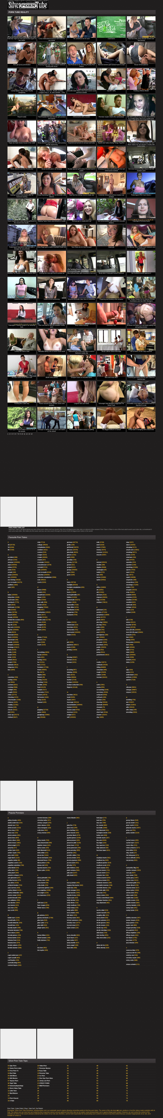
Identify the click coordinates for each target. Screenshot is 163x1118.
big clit (10, 625)
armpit (10, 572)
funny (39, 700)
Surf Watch (39, 1108)
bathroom (11, 607)
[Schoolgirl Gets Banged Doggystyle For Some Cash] (111, 392)
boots (10, 650)
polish (99, 630)
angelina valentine (14, 865)
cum (38, 570)
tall (127, 620)
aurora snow (12, 895)
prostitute (100, 645)
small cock (130, 550)
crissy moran (41, 833)
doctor (39, 605)
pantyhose (100, 615)
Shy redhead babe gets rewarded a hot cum (81, 273)
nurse (98, 577)
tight (127, 647)
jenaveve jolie (71, 843)
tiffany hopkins (131, 933)
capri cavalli (12, 958)
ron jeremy (130, 860)
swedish (129, 602)
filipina (39, 675)
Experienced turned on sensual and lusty (81, 143)
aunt (9, 587)
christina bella (42, 820)
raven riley (129, 845)
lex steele (100, 825)
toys (127, 655)
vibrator (128, 687)
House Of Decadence (141, 65)
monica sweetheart (103, 898)
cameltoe (11, 677)
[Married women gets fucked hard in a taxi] (111, 53)
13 (29, 434)
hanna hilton (41, 935)
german (69, 542)
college (39, 545)
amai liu (10, 848)
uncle (128, 672)
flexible (39, 685)
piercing (99, 622)
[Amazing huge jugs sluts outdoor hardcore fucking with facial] (51, 53)
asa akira (11, 883)
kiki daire (70, 915)
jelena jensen (71, 840)
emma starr (41, 880)
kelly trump (71, 908)
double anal (41, 620)
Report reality (22, 117)
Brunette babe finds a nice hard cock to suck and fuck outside (81, 91)
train (127, 657)
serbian (99, 700)
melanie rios (101, 875)
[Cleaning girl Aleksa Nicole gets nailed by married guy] (141, 366)
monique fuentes (102, 900)
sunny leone (130, 910)
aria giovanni (12, 878)
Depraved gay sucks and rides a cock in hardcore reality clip (81, 352)
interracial (70, 632)
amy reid (11, 855)
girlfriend (70, 547)
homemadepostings (16, 1086)
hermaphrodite (72, 595)
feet (38, 665)
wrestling (129, 712)
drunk (39, 627)
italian (69, 635)
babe (9, 595)
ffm (38, 672)
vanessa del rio (131, 953)
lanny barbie (71, 943)
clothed (10, 717)
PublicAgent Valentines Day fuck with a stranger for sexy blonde (21, 248)
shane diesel (130, 885)
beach (10, 615)
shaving (99, 702)
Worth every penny (52, 377)
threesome (130, 642)
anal (9, 565)
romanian (100, 670)
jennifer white (71, 855)
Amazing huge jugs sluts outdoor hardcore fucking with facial (51, 65)
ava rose (11, 908)
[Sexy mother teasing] (81, 314)
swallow (128, 600)
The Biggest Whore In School (111, 429)
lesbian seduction (73, 685)
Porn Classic (14, 1098)
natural (99, 562)
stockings (129, 585)
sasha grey (130, 878)
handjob (69, 585)
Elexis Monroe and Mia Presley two (22, 169)
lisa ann (99, 840)
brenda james (12, 935)
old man (99, 595)
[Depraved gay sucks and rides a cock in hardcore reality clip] (81, 340)
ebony (39, 637)
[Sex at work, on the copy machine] (141, 340)
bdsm (10, 612)
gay (38, 717)
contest (39, 552)
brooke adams (13, 945)
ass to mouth (12, 582)
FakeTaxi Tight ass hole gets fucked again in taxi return (22, 39)
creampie (40, 562)
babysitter (11, 597)
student (128, 595)
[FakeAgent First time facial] (141, 209)
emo (38, 642)
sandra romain (131, 870)
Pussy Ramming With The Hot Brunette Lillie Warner (51, 196)
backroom (11, 600)
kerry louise (71, 913)
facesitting (41, 652)
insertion (70, 627)
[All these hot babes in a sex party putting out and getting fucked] (141, 314)
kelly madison (71, 905)
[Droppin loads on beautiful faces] (81, 366)
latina (69, 677)
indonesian (70, 625)
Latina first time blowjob (21, 299)
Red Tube (13, 1073)
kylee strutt (71, 928)
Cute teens (111, 39)
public (99, 647)
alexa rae (11, 833)
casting (10, 687)
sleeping (129, 547)
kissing (69, 657)
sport (128, 572)
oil (97, 590)
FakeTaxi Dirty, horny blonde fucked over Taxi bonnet (141, 39)
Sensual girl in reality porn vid (81, 221)
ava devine (11, 903)
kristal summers (72, 920)
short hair (100, 712)
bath (9, 605)
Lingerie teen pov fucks (81, 403)
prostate (99, 642)
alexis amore (12, 835)
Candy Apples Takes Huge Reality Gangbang (22, 91)
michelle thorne (102, 888)
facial (39, 655)
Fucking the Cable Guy (21, 403)
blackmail (11, 640)
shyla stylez (130, 890)
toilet (127, 652)
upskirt (128, 680)
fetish (39, 670)
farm (39, 657)
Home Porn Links (15, 1068)
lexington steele (102, 833)
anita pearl (11, 873)
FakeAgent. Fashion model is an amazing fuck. (21, 326)
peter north (130, 825)
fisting (39, 680)
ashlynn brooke (13, 885)
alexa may (11, 830)
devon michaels (42, 858)
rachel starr (130, 843)
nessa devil (100, 918)
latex (68, 675)
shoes (99, 710)
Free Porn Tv (14, 1071)
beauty (10, 617)
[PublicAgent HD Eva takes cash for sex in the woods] (22, 418)
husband (70, 615)
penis (98, 620)
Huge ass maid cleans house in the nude (22, 143)
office (98, 587)
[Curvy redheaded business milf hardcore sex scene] (51, 27)
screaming (100, 690)
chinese (10, 702)
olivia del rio (101, 945)
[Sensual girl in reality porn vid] (81, 209)
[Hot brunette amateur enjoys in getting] (81, 418)
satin (98, 685)
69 (8, 550)
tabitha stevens (131, 918)
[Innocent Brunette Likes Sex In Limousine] (81, 287)
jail (68, 642)
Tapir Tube (13, 1083)
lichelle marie (101, 838)
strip (127, 592)
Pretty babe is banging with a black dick (141, 429)
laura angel (70, 945)
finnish (39, 677)
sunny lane (130, 908)
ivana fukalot (71, 818)
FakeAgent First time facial (141, 221)
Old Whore (13, 1076)
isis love (40, 948)
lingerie (69, 687)
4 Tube (12, 1101)
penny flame (130, 820)
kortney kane (71, 918)
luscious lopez (101, 850)
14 (31, 434)
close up (10, 715)
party (98, 617)
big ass (10, 622)
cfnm (9, 695)
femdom (40, 667)
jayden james (71, 838)
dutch (39, 630)
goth (68, 557)
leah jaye (100, 818)
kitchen (69, 660)
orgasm (99, 597)
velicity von (130, 955)
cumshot (40, 575)
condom (40, 550)
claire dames (41, 825)
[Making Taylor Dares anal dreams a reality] (51, 209)
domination (41, 612)
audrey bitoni (12, 890)
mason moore (101, 870)
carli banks (11, 960)
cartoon (10, 685)
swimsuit (129, 605)
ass (9, 577)
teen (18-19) (130, 630)
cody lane (40, 830)
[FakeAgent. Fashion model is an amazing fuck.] (22, 314)
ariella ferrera (12, 880)
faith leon (40, 903)
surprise (129, 597)
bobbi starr (11, 918)
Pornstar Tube (44, 1073)
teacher (128, 625)
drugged (40, 625)
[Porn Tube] (27, 9)
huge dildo (70, 607)
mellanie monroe (102, 883)
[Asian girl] (111, 235)
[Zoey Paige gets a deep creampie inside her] (51, 235)
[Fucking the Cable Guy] (22, 392)
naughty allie (101, 915)
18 (8, 545)
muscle (99, 555)
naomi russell (101, 913)
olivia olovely (101, 948)
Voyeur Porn (14, 1081)
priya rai (129, 830)
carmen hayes (13, 965)
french (39, 695)
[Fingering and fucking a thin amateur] (111, 287)
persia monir (130, 823)
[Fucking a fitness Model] (141, 79)
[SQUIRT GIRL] (111, 79)
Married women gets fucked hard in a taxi (111, 65)
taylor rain (129, 925)
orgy (98, 600)
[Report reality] (22, 105)
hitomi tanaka (42, 938)
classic (10, 710)
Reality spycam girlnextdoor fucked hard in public (81, 169)
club (38, 542)
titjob (127, 650)
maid (68, 697)
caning (10, 680)
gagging (40, 710)
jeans (69, 647)
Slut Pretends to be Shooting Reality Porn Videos (81, 65)
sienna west (130, 893)
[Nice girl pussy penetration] (22, 53)
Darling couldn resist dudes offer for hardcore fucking (21, 196)
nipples (99, 567)
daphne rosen (42, 845)
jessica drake (71, 858)
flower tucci (41, 908)
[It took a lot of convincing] (51, 287)
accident (11, 557)
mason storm (101, 873)
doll (38, 610)
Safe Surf (32, 1108)
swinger (128, 607)
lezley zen (100, 835)
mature (69, 707)
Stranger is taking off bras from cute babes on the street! (51, 430)
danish (39, 592)
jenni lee (70, 853)
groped (69, 567)
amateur (10, 562)
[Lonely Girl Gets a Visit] (22, 340)
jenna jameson (72, 848)
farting (39, 660)
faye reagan (41, 905)
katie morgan (71, 890)
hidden (69, 597)
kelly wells (70, 910)
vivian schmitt (131, 964)
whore (128, 705)
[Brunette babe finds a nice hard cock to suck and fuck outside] (81, 79)
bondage (11, 647)
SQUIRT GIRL (111, 91)
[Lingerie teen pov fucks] (81, 392)
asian (9, 575)
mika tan (99, 893)
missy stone (101, 895)
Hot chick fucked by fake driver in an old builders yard (141, 169)
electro (39, 640)
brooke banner (13, 948)
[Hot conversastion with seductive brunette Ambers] (111, 209)
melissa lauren (102, 878)
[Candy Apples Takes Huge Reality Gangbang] (22, 79)
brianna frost (12, 940)
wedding (129, 700)
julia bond (70, 875)
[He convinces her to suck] (81, 27)
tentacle (129, 635)
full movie (40, 697)
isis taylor (40, 950)
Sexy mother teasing (81, 325)
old (98, 592)
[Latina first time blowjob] (22, 287)
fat (38, 662)
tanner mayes (131, 920)
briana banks (12, 938)
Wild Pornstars (44, 1086)
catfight (10, 690)
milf (68, 717)
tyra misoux (130, 943)
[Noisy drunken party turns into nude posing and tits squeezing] (51, 131)
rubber (99, 675)
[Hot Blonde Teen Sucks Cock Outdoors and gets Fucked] (141, 235)
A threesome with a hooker (81, 117)
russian (99, 677)
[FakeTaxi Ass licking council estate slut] (81, 183)
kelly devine (71, 900)
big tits (10, 630)
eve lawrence (41, 895)
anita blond (11, 868)
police (99, 627)
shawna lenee (130, 888)
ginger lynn (41, 928)
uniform (128, 677)
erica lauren (41, 883)
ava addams (12, 900)
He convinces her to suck (81, 39)
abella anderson (13, 823)
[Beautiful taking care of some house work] (51, 340)
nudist (99, 572)
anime (10, 567)
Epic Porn (13, 1066)
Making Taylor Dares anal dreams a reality (51, 221)
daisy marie (41, 840)
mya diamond (101, 903)
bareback (11, 602)
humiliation (70, 610)
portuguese (100, 635)
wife (127, 707)
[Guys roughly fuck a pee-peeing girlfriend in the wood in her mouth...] (22, 209)
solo (127, 560)
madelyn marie (102, 858)
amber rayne (12, 853)
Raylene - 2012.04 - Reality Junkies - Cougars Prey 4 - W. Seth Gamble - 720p (52, 91)
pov (98, 637)
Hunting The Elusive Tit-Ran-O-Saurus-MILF (22, 273)
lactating (70, 670)
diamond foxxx (42, 860)
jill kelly (69, 865)
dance (39, 590)
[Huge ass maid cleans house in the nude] (22, 131)
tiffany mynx (130, 935)
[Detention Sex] (111, 314)
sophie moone (131, 903)
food (38, 687)
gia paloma (41, 915)
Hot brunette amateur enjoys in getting (81, 429)
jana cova (70, 828)
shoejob (99, 707)
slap (127, 542)
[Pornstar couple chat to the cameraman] (111, 105)
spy (127, 575)
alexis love (11, 838)
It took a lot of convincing (52, 299)
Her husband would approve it (141, 273)
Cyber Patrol (19, 1108)
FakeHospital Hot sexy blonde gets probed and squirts (52, 117)
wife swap (129, 710)
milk (98, 542)
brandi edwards (13, 923)
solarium (129, 557)
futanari (40, 702)
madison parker (102, 863)
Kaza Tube (42, 1071)
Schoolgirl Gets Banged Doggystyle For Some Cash (111, 404)
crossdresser (42, 565)
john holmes (71, 868)
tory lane (129, 940)
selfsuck (99, 697)
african (10, 560)
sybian (128, 612)
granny (69, 562)
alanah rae (11, 825)
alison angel (12, 845)
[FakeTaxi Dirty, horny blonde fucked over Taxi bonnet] (141, 27)
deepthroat (41, 595)
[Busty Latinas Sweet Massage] (111, 340)
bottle (10, 652)
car (9, 682)
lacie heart (70, 938)
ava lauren (11, 905)
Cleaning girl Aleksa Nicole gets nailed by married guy (141, 378)
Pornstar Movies (45, 1068)
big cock (10, 627)
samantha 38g (131, 868)
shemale (99, 705)
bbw (9, 610)
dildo (39, 600)
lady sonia (70, 940)
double (39, 617)
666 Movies (14, 1078)
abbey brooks (12, 820)
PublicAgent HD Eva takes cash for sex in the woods (21, 430)
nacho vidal (100, 910)
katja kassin (71, 893)
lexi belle (100, 828)
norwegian (100, 570)
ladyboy (69, 672)
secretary (100, 692)
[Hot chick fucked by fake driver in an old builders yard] (141, 157)
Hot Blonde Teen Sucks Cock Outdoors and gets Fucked (141, 248)
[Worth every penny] (51, 366)
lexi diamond (101, 830)
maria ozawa (101, 868)
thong (128, 640)
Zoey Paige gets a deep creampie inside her (51, 247)
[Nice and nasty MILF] (111, 366)
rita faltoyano (130, 855)
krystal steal (71, 925)
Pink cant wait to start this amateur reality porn (52, 326)
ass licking (11, 580)
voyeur (128, 692)
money (99, 550)
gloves (69, 555)
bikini (9, 632)
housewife (70, 605)
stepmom (129, 580)
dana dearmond (42, 843)
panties (99, 612)
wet (127, 702)
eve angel (40, 893)
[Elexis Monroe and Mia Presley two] (22, 157)
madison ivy (101, 860)
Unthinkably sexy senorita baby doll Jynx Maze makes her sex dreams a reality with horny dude (141, 144)
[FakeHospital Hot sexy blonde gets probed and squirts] (51, 105)
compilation (41, 547)
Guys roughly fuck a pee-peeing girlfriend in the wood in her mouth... (22, 222)
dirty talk (40, 602)
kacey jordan (71, 883)
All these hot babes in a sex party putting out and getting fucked (141, 326)
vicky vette (130, 960)
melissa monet (102, 880)
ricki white (129, 850)
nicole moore (101, 925)
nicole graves (101, 923)
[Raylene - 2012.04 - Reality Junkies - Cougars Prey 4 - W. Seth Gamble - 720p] (51, 79)
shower (99, 715)
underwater (130, 675)
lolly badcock (101, 848)
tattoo (128, 622)
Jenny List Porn (44, 1081)
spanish (128, 565)
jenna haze (70, 845)
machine (70, 695)
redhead (99, 665)
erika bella (40, 885)
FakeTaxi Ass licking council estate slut (81, 195)
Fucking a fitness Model (141, 91)
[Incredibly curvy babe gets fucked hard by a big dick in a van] (141, 392)
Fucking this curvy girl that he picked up (51, 273)
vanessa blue (130, 950)
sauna (99, 687)
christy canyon (42, 823)
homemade (71, 600)
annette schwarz (13, 875)
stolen (128, 587)
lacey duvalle (71, 935)
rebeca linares (131, 848)
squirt (128, 577)
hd (68, 590)
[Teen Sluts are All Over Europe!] (81, 235)
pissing (99, 625)
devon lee (40, 855)
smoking (129, 552)
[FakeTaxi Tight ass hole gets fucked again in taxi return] (22, 27)
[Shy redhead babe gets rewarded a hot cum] (81, 261)
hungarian (70, 612)
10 (22, 434)
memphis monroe (102, 885)
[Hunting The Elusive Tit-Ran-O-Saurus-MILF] (22, 261)
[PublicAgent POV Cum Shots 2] (141, 183)
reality (99, 662)
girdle (69, 545)
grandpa (70, 560)
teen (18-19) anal (131, 632)
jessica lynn (71, 863)
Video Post (43, 1066)
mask (69, 700)
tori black (129, 938)
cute (38, 580)
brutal (10, 662)
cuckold (40, 567)
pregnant (100, 640)
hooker (69, 602)
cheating (11, 697)
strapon (128, 590)
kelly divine (71, 903)
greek (69, 565)
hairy (68, 582)
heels (69, 592)
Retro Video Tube (15, 1088)
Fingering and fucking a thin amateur (111, 299)
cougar (39, 555)
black (9, 637)
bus (9, 670)
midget (69, 715)
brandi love (11, 925)
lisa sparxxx (101, 845)
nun (98, 575)
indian (69, 622)
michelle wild (101, 890)
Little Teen (13, 1091)
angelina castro (13, 863)
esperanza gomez (43, 888)
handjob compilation (74, 587)
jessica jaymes (72, 860)
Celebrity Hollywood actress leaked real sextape (111, 196)
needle (99, 565)
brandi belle (12, 920)
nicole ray (100, 928)
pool (98, 632)
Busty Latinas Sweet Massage (111, 351)
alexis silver (12, 840)
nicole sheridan (102, 930)
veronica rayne (131, 958)
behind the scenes (14, 620)
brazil (9, 655)
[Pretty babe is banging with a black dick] (141, 418)
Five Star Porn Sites (46, 1078)
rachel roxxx (130, 840)
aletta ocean (12, 828)
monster (99, 552)
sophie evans (130, 900)
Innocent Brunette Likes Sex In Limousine (81, 299)
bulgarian (11, 667)
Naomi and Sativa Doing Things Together (111, 143)
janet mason (71, 833)
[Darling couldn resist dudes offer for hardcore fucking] (22, 183)
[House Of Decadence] (141, 53)
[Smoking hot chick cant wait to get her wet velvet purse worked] (111, 157)
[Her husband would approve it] (141, 261)
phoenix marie (131, 828)
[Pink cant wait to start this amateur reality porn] (51, 314)
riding (98, 667)
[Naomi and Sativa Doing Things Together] (111, 131)
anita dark (11, 870)
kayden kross (71, 895)
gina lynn (40, 920)
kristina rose (71, 923)
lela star (99, 823)
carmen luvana (42, 818)
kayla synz (70, 898)
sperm (128, 570)
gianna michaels (42, 918)
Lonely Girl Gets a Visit (22, 351)
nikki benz (100, 933)
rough (98, 672)
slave (128, 545)
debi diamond (41, 850)
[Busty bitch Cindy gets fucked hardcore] (111, 261)
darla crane (41, 848)
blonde (10, 642)
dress (39, 622)
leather (69, 680)
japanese (70, 645)
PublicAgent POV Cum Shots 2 (141, 195)
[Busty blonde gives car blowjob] (51, 157)
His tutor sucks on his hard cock (22, 377)
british (10, 660)
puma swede (130, 833)
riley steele (130, 853)
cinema (10, 707)
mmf (98, 545)
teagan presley (131, 928)
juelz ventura (71, 870)
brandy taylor (12, 928)
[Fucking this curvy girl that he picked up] (51, 261)
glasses (69, 550)
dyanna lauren (42, 868)
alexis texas (12, 843)
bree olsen (11, 933)
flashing (40, 682)
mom (98, 547)
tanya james (130, 923)
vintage (128, 690)
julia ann (70, 873)
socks (128, 555)
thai (127, 637)
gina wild (40, 925)
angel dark (11, 858)
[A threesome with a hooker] (81, 105)
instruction (70, 630)
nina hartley (101, 935)
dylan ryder (41, 870)
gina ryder (40, 923)
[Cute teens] (111, 27)
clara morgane (42, 828)
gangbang (40, 715)
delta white (41, 853)
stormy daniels (131, 905)
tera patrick (130, 930)
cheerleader (12, 700)
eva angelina (41, 890)
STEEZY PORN (44, 1083)
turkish (128, 660)
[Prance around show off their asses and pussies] (51, 392)
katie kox (70, 888)
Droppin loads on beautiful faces (81, 377)
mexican (70, 712)
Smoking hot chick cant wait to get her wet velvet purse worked (111, 169)
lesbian (69, 682)
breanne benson (13, 930)
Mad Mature (14, 1093)
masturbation (71, 705)
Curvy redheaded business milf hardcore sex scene (52, 39)
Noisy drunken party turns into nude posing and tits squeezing (52, 143)
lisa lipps (100, 843)
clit (9, 712)
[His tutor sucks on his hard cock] (22, 366)
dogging (40, 607)
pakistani (100, 610)
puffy (98, 650)
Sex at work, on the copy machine (141, 351)
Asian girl (111, 247)
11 (24, 434)
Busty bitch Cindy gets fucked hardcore (111, 273)
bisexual (10, 635)
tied (127, 645)
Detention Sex (111, 325)
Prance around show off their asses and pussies (52, 404)
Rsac (26, 1108)
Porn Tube (10, 1108)
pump (98, 652)
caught (10, 692)
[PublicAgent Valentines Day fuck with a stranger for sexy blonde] (22, 235)
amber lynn (11, 850)
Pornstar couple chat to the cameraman (111, 117)
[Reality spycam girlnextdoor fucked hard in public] (81, 157)
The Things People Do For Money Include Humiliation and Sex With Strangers (141, 300)
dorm (39, 615)
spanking (129, 567)
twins (128, 662)
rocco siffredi (130, 858)
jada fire (69, 825)
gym (68, 572)
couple (39, 557)
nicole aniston (101, 920)
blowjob (10, 645)
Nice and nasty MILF (111, 377)
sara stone (129, 875)
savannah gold (131, 883)
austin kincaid (12, 898)
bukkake (11, 665)
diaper (39, 597)
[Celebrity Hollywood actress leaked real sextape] (111, 183)
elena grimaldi (42, 878)
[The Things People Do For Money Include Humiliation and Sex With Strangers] (141, 287)
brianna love (12, 943)
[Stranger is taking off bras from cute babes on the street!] (51, 418)
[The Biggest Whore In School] (111, 418)
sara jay (129, 873)
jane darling (71, 830)
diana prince (41, 863)
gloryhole (70, 552)
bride (9, 657)
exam (39, 645)
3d (8, 547)
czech (39, 582)
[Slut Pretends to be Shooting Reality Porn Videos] (81, 53)
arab (9, 570)
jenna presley (71, 850)
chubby (10, 705)
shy (98, 717)
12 (27, 434)
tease (128, 627)
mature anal (71, 710)
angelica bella (12, 860)
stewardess (130, 582)
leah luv (99, 820)
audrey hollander (13, 893)
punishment (101, 655)
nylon (98, 580)
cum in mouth (42, 572)
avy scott (11, 910)
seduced (99, 695)
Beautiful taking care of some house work (51, 351)
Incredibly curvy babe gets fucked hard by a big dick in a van (141, 404)
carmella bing (12, 963)
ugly (127, 670)
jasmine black (71, 835)
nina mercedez (102, 938)
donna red (40, 865)
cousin (39, 560)
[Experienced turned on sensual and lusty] (81, 131)
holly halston (41, 940)
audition (10, 585)
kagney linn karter (73, 885)
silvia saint (129, 895)
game (39, 712)
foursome (40, 692)
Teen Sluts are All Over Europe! (81, 247)
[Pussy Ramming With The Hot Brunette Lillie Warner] (51, 183)
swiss (128, 610)
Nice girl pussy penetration (22, 65)
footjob (39, 690)
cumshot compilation (44, 577)
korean (69, 662)
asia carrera (12, 888)
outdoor (99, 602)
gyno (68, 575)
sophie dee (130, 898)
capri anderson (13, 955)
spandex (129, 562)
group (69, 570)
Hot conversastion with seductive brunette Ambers (111, 222)
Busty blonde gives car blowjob (52, 169)
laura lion (70, 948)
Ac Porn (42, 1076)
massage (70, 702)
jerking (69, 650)
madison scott (101, 865)
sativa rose (130, 880)
